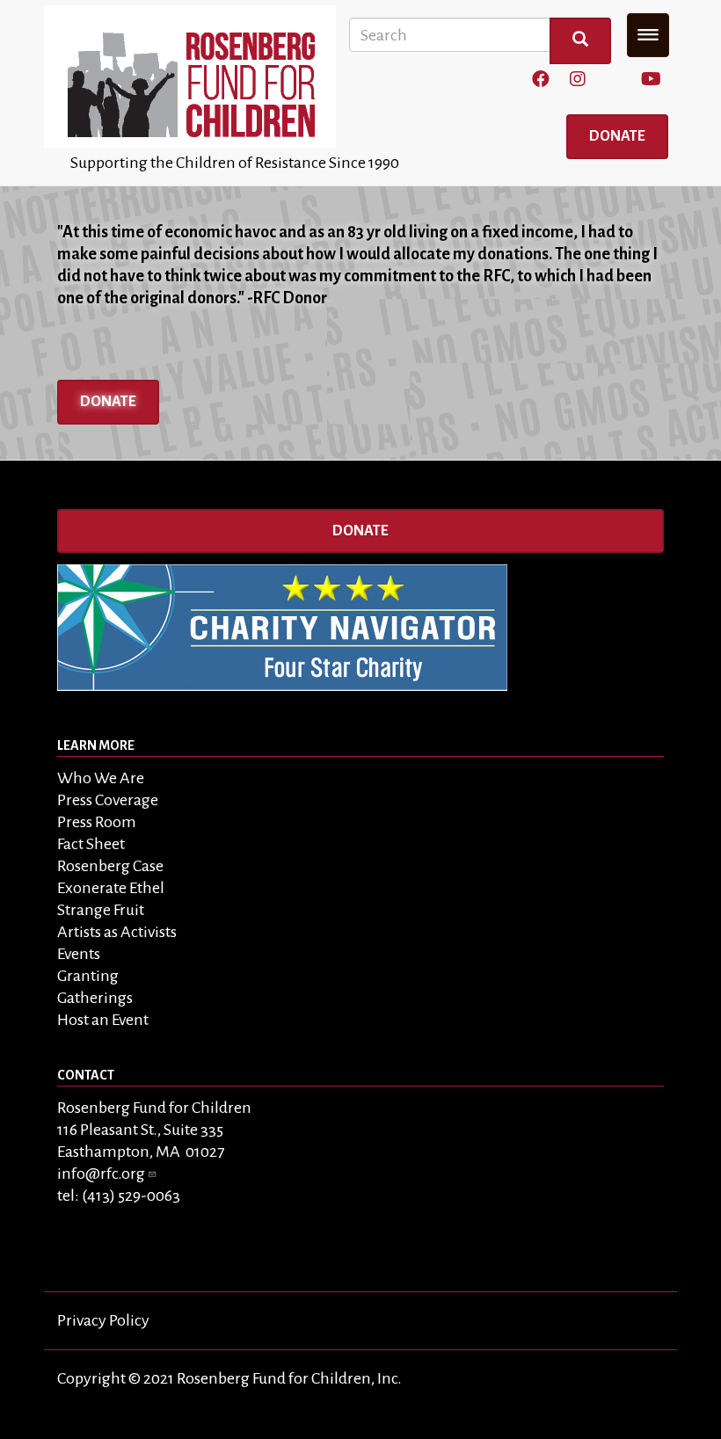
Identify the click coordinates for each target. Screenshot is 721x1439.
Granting (88, 976)
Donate (617, 136)
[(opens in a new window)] (540, 80)
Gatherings (95, 998)
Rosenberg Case (110, 866)
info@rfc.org (101, 1173)
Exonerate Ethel (110, 888)
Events (78, 954)
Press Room (96, 822)
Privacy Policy (103, 1320)
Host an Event (103, 1019)
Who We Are (100, 778)
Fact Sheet (91, 844)
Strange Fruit (100, 910)
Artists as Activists (117, 932)
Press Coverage (107, 800)
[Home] (196, 76)
